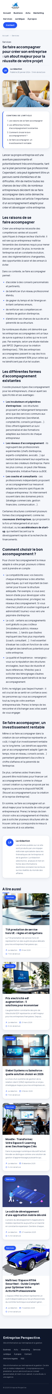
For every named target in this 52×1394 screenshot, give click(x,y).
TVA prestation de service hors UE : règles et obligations (23, 931)
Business (18, 12)
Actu (28, 12)
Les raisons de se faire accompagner (26, 120)
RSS (22, 1358)
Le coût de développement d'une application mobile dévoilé (25, 1213)
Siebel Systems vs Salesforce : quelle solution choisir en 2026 (24, 1072)
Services (7, 18)
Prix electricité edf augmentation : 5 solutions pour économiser (22, 1002)
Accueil (7, 12)
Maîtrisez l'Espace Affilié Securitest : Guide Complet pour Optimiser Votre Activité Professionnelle (22, 1285)
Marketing (38, 12)
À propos (32, 18)
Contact (10, 25)
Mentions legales (10, 1358)
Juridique (20, 18)
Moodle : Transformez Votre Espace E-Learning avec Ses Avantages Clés (21, 1142)
